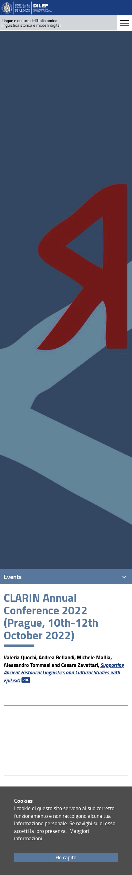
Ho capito (66, 857)
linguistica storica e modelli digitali (31, 22)
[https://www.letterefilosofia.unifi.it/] (27, 7)
